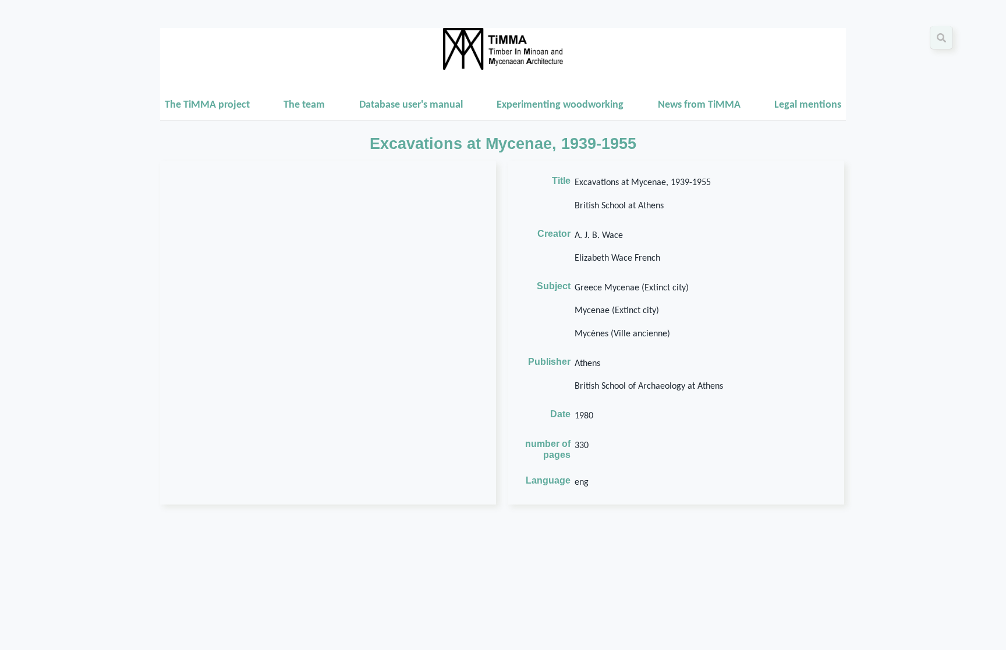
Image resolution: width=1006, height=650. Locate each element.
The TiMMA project (207, 105)
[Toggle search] (941, 37)
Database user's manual (411, 105)
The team (304, 105)
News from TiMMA (699, 105)
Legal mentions (807, 105)
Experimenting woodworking (560, 105)
